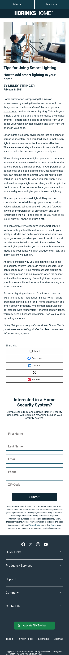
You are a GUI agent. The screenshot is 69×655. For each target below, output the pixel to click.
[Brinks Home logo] (34, 13)
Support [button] (11, 579)
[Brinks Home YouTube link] (46, 544)
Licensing (43, 638)
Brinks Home (46, 297)
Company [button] (12, 592)
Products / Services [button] (19, 565)
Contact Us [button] (13, 606)
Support (50, 4)
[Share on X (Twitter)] (34, 372)
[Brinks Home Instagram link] (38, 544)
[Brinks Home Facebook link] (23, 544)
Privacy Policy (34, 525)
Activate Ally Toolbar (34, 625)
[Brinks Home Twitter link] (31, 544)
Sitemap (58, 638)
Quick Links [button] (14, 552)
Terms (53, 525)
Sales (16, 4)
